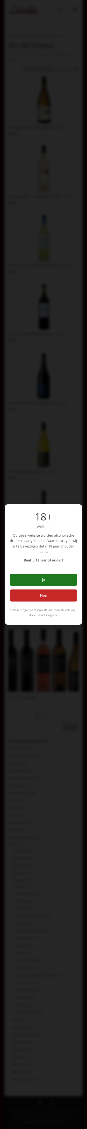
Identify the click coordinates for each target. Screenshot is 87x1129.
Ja (43, 579)
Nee (43, 595)
